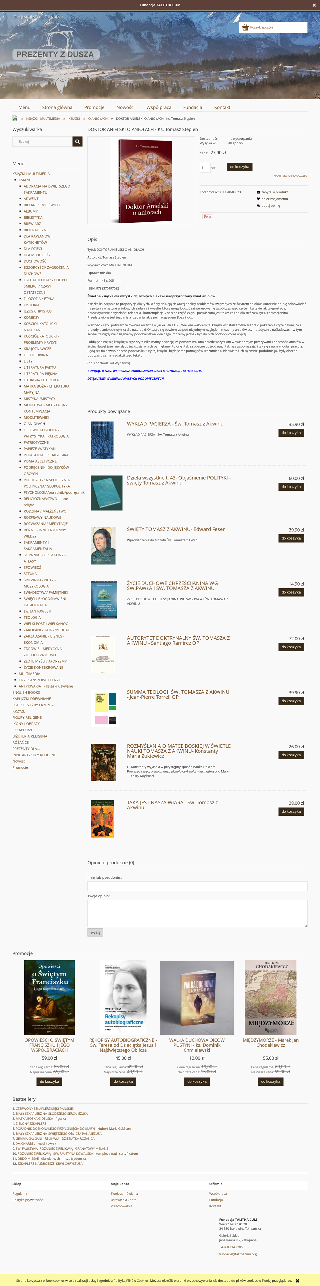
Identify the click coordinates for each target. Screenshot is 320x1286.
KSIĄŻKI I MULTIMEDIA (31, 173)
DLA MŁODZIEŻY (37, 254)
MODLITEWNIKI (36, 417)
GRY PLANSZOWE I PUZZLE (40, 680)
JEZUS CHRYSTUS (38, 311)
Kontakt (215, 1206)
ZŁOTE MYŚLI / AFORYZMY (45, 661)
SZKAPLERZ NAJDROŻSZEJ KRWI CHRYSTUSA (50, 1163)
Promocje (20, 767)
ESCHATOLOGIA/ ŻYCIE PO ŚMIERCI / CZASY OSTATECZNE (45, 286)
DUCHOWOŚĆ (35, 261)
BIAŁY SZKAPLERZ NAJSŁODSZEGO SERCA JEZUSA (52, 1113)
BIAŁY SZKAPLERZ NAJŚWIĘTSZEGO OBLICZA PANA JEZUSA (59, 1133)
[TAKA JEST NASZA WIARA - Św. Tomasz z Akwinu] (106, 819)
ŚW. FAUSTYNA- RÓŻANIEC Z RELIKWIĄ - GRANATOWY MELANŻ (62, 1148)
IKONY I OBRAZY (26, 723)
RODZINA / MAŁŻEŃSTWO (45, 511)
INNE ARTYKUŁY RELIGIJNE (34, 754)
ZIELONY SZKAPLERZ (31, 1123)
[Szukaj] (77, 141)
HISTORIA (32, 304)
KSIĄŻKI (25, 180)
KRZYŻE (18, 711)
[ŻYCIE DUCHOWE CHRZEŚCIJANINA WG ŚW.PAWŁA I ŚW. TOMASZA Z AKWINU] (106, 599)
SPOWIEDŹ (32, 567)
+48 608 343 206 (230, 1247)
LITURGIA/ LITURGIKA (41, 380)
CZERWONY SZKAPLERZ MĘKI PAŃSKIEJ (45, 1108)
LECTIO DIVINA (36, 354)
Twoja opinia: (99, 896)
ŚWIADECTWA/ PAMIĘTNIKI (46, 592)
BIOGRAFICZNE (36, 230)
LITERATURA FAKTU (40, 367)
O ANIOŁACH (34, 423)
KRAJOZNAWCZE (37, 348)
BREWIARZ (32, 223)
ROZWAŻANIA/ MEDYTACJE (46, 523)
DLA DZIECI (33, 248)
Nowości (19, 761)
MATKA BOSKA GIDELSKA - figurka (41, 1118)
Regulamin (20, 1193)
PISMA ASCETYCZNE (40, 461)
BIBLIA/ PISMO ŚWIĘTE (42, 204)
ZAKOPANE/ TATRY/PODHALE (48, 630)
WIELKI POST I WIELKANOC (46, 623)
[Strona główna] (56, 58)
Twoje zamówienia (124, 1193)
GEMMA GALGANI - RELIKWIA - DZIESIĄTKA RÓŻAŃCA (55, 1138)
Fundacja (216, 1200)
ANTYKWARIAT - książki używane (46, 686)
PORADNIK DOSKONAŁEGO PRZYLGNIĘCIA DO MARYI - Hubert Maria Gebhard (73, 1128)
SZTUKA (30, 573)
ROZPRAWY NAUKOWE (42, 517)
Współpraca (218, 1193)
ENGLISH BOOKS (26, 692)
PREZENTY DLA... (26, 748)
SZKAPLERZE (22, 730)
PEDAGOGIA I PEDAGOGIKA (46, 454)
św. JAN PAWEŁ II (37, 611)
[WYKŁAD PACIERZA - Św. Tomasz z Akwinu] (106, 440)
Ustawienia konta (123, 1200)
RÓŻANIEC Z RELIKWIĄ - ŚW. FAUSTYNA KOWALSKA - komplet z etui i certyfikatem (78, 1153)
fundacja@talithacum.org (238, 1254)
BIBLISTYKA (33, 217)
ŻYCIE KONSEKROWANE (43, 667)
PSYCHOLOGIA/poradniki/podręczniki (55, 492)
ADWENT (31, 198)
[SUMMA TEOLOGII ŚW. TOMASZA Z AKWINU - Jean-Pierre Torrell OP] (106, 708)
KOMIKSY (31, 317)
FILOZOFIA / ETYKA (39, 298)
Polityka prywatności (28, 1200)
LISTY (28, 361)
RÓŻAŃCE (20, 742)
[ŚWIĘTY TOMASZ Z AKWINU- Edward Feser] (106, 545)
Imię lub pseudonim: (105, 877)
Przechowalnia (121, 1206)
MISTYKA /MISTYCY (39, 398)
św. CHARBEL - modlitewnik (36, 1143)
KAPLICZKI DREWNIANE (31, 698)
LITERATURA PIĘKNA (40, 373)
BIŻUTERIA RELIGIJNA (29, 736)
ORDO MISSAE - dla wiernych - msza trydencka (52, 1158)
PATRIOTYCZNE (36, 442)
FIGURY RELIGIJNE (27, 717)
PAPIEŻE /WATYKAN (40, 448)
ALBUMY (31, 211)
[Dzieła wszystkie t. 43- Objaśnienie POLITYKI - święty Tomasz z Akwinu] (106, 493)
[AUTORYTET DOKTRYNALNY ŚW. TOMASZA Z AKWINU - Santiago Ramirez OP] (106, 654)
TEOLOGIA (32, 617)
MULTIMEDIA (29, 673)
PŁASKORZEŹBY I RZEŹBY (33, 704)
